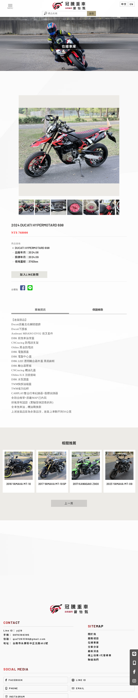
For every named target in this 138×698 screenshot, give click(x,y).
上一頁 (69, 503)
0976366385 (21, 634)
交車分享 (93, 646)
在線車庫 (93, 642)
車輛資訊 (40, 309)
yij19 (19, 630)
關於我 (92, 634)
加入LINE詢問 (29, 274)
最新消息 (93, 651)
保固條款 (97, 309)
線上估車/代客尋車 (100, 655)
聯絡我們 (93, 659)
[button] (116, 145)
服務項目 (93, 638)
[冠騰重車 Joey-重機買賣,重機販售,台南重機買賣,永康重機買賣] (69, 5)
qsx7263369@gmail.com (29, 638)
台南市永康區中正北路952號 (30, 643)
